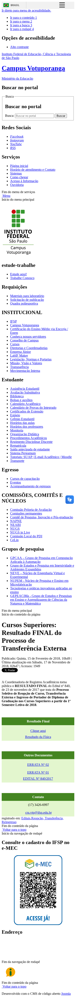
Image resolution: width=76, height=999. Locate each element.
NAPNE (16, 521)
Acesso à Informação (24, 181)
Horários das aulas (22, 423)
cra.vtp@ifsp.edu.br (38, 812)
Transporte (17, 461)
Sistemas (16, 173)
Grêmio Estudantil (22, 419)
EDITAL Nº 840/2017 (38, 778)
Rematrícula (18, 445)
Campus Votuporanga (24, 325)
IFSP (13, 321)
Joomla (66, 993)
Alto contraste (19, 47)
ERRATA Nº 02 (38, 764)
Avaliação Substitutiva (25, 392)
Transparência (19, 367)
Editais (25, 818)
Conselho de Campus (24, 340)
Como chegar (19, 177)
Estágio (15, 415)
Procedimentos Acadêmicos (28, 438)
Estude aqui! (18, 274)
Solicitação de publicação (27, 299)
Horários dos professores (26, 426)
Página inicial (19, 166)
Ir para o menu (21, 21)
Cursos (14, 344)
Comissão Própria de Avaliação (31, 509)
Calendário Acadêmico (25, 404)
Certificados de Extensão (26, 411)
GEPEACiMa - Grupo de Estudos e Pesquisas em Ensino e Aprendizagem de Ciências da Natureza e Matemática (41, 599)
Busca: (10, 115)
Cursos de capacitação (25, 478)
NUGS (15, 528)
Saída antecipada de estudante (30, 449)
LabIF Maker (19, 355)
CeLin (14, 540)
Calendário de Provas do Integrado (33, 407)
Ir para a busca (21, 25)
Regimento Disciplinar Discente (31, 442)
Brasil (15, 5)
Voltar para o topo (14, 829)
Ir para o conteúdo (23, 17)
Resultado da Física (38, 737)
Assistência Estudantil (24, 388)
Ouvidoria (17, 185)
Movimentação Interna (25, 370)
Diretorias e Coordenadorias (29, 348)
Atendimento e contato (25, 957)
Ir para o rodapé (22, 29)
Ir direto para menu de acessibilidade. (26, 10)
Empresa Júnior (20, 352)
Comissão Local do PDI (26, 536)
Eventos (15, 482)
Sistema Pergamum (23, 453)
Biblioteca (17, 396)
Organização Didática (24, 434)
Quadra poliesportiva (24, 303)
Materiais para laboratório (27, 296)
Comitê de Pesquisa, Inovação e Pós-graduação (41, 517)
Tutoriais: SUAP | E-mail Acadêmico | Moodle (41, 457)
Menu (6, 196)
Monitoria (16, 430)
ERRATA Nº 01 (38, 772)
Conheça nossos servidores (28, 336)
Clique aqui (38, 731)
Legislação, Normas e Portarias (31, 359)
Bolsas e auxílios (21, 400)
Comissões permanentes (26, 513)
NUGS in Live (20, 532)
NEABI (15, 525)
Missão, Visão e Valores (26, 363)
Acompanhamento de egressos (30, 486)
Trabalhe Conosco (22, 278)
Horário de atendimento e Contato (32, 169)
